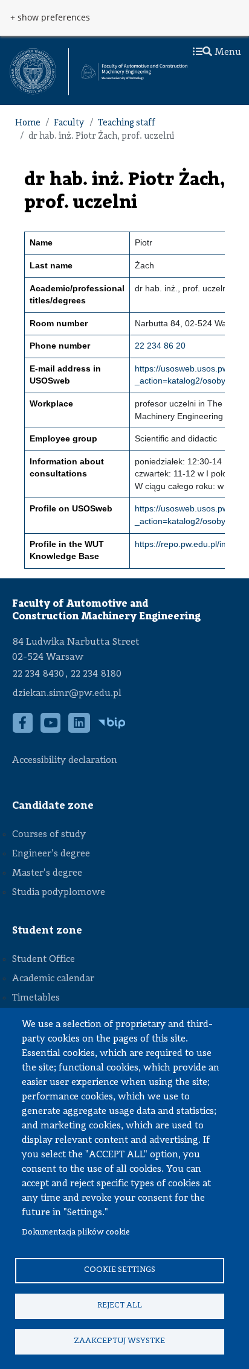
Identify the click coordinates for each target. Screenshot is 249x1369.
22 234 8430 (38, 674)
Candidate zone (53, 805)
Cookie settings (119, 1270)
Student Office (43, 959)
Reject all (119, 1305)
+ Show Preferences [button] (50, 17)
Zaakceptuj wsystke (119, 1341)
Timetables (36, 998)
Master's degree (47, 873)
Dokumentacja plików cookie (76, 1232)
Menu (226, 52)
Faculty (69, 123)
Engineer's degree (51, 854)
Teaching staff (126, 123)
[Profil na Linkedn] (79, 729)
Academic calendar (53, 979)
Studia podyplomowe (58, 892)
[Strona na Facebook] (23, 729)
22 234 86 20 (160, 345)
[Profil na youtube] (51, 729)
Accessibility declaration (64, 760)
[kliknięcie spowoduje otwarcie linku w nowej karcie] (33, 71)
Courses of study (49, 834)
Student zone (47, 930)
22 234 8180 (96, 674)
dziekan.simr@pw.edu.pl (67, 693)
